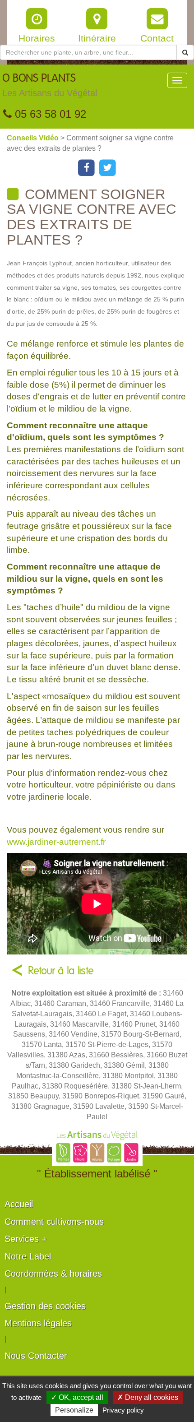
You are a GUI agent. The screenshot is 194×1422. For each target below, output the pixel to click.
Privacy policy (123, 1410)
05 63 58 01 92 (49, 114)
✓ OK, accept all (77, 1397)
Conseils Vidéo (33, 138)
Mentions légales (38, 1323)
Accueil (19, 1204)
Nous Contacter (36, 1356)
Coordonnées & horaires (53, 1273)
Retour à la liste (61, 971)
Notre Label (28, 1256)
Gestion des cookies (45, 1306)
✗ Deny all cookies (147, 1397)
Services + (26, 1239)
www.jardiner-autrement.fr (56, 842)
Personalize (74, 1410)
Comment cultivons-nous (54, 1222)
